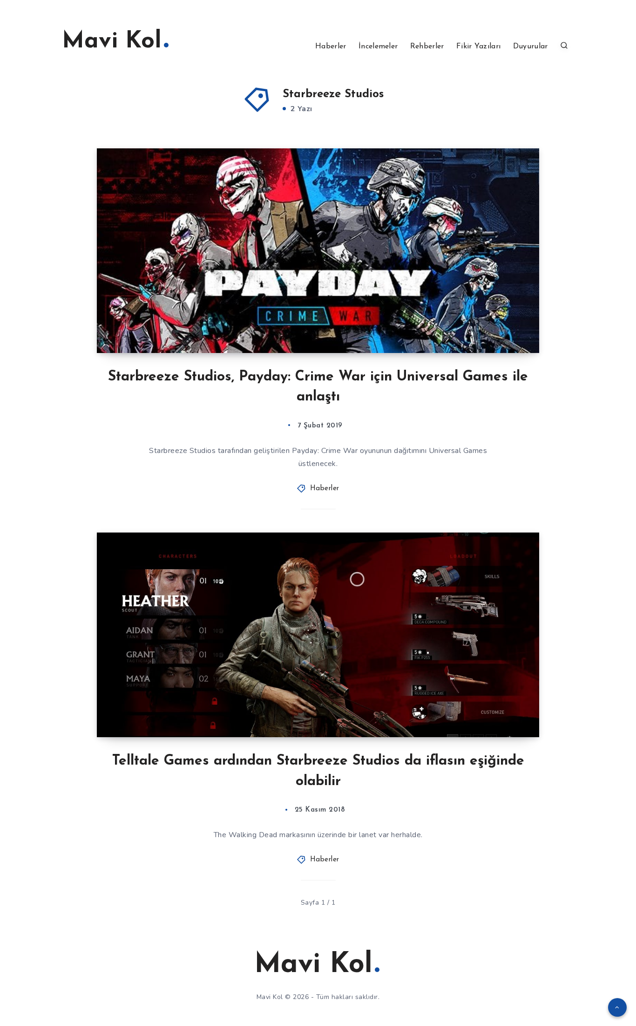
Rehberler (427, 46)
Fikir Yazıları (478, 46)
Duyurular (530, 46)
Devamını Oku (502, 325)
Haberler (330, 46)
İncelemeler (378, 46)
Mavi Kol (112, 41)
